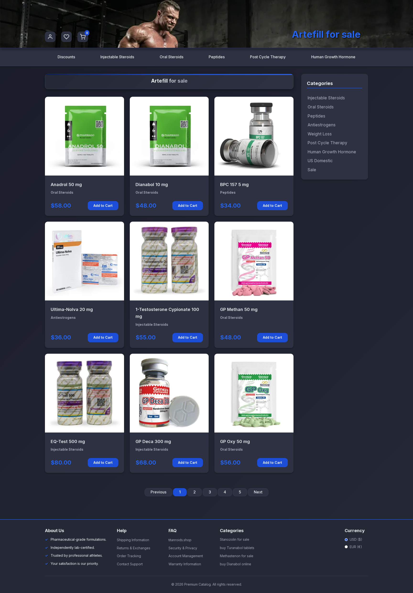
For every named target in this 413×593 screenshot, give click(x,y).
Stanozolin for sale (234, 539)
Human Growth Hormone (333, 56)
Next (258, 492)
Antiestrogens (322, 125)
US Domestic (320, 160)
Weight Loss (320, 133)
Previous (158, 492)
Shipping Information (133, 540)
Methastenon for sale (236, 556)
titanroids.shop (179, 540)
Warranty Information (184, 564)
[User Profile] (50, 37)
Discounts (66, 56)
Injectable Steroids (117, 56)
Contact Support (130, 564)
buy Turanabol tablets (237, 548)
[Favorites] (66, 37)
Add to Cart (103, 205)
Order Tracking (129, 556)
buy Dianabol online (235, 564)
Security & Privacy (182, 548)
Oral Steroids (171, 56)
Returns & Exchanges (133, 548)
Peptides (217, 56)
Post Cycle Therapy (268, 56)
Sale (312, 169)
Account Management (185, 556)
